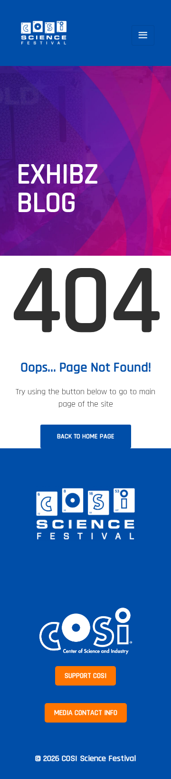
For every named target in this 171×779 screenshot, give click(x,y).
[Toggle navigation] (143, 35)
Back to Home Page (85, 436)
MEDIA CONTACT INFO (85, 713)
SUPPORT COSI (85, 676)
